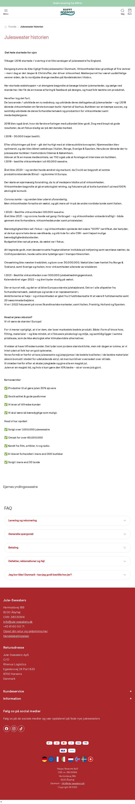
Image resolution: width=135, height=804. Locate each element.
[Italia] (64, 759)
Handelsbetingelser (16, 636)
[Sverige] (84, 759)
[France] (57, 759)
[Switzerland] (90, 759)
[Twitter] (21, 728)
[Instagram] (6, 728)
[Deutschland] (44, 759)
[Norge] (77, 759)
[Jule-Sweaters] (67, 12)
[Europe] (51, 759)
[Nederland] (70, 759)
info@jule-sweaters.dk (17, 622)
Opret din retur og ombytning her (25, 631)
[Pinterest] (14, 728)
